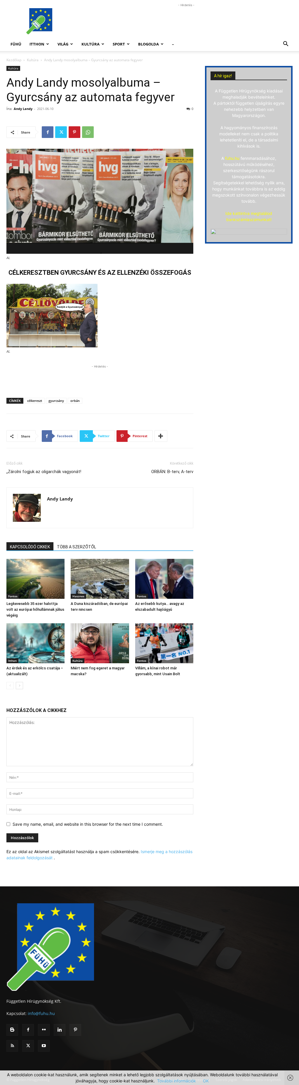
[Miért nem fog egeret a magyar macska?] (100, 643)
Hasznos (78, 596)
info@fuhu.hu (41, 1013)
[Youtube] (44, 1046)
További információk (176, 1080)
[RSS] (12, 1046)
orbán (75, 400)
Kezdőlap (13, 59)
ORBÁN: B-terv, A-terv (172, 471)
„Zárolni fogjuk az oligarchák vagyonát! (43, 471)
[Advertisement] (186, 21)
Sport (119, 44)
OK (206, 1080)
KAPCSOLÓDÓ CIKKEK (30, 547)
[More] (160, 436)
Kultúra (90, 44)
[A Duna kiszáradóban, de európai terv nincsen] (100, 579)
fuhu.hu (232, 158)
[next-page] (19, 685)
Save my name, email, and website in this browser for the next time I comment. (88, 824)
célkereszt (34, 400)
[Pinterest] (74, 132)
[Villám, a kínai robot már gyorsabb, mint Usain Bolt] (164, 643)
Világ (63, 44)
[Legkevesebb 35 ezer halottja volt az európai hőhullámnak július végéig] (35, 579)
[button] (286, 44)
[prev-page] (10, 685)
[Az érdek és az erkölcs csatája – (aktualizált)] (35, 643)
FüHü (16, 44)
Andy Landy (23, 108)
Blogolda (148, 44)
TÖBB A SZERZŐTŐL (76, 547)
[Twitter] (61, 132)
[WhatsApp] (88, 132)
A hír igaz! (223, 76)
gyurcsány (56, 400)
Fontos (13, 596)
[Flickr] (44, 1030)
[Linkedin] (59, 1030)
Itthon (36, 44)
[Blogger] (12, 1030)
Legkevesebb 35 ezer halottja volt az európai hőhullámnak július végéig (35, 609)
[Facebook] (47, 132)
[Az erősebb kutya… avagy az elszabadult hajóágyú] (164, 579)
